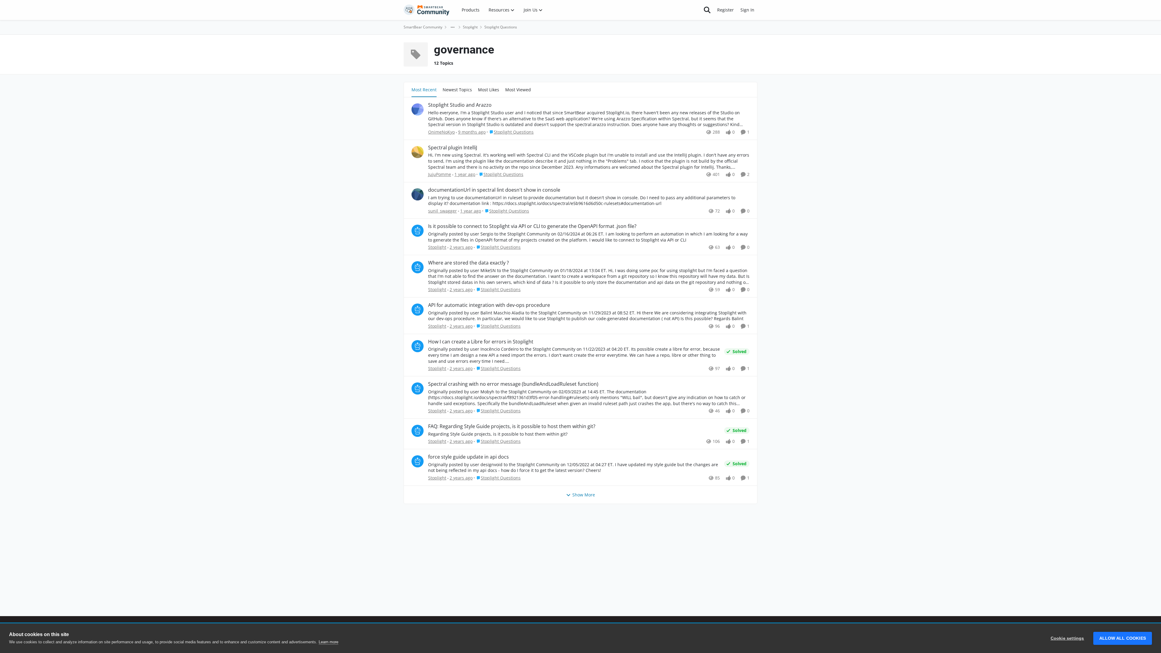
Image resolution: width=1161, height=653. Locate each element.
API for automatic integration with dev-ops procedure (489, 305)
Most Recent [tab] (424, 90)
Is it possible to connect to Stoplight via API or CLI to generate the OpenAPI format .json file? (532, 226)
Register (725, 10)
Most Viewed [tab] (518, 90)
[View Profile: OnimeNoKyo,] (417, 109)
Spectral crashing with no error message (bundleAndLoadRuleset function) (513, 384)
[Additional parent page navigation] (452, 27)
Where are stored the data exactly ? (468, 263)
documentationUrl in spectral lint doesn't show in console (494, 190)
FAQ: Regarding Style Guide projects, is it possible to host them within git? (511, 426)
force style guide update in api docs (468, 457)
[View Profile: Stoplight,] (417, 231)
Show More (583, 495)
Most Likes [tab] (488, 90)
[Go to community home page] (427, 10)
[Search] (707, 10)
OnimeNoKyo (441, 132)
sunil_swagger (442, 211)
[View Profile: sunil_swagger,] (417, 194)
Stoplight (470, 27)
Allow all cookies (1122, 638)
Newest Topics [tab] (457, 90)
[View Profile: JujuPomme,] (417, 152)
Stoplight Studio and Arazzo (460, 105)
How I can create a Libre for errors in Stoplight (480, 342)
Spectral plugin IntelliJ (452, 148)
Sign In (747, 10)
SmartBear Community (423, 27)
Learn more (328, 642)
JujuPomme (439, 174)
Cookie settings (1067, 638)
